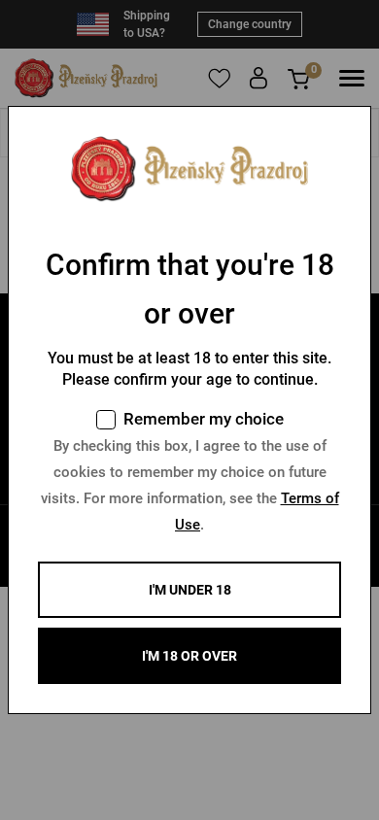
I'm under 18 (190, 590)
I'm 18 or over (189, 656)
